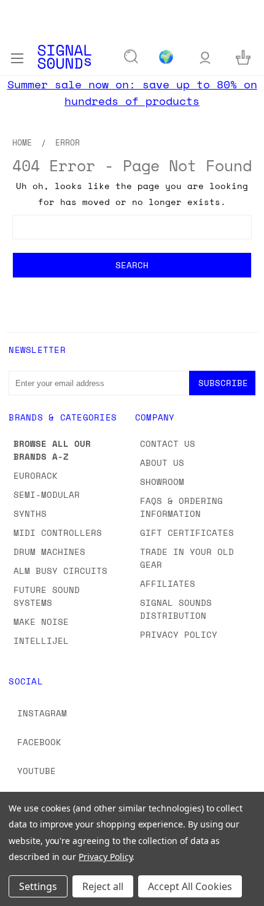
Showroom (162, 481)
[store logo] (64, 57)
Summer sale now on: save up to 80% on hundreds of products (132, 92)
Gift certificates (187, 532)
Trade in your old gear (187, 558)
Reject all (102, 886)
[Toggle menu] (17, 56)
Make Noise (41, 621)
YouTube (36, 770)
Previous (19, 893)
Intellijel (41, 640)
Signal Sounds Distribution (176, 609)
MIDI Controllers (58, 532)
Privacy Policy (178, 634)
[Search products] (131, 57)
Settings (38, 886)
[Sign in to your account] (205, 57)
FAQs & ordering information (181, 507)
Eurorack (36, 475)
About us (162, 462)
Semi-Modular (47, 494)
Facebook (39, 741)
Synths (30, 513)
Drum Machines (49, 551)
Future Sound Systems (47, 596)
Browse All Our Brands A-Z (52, 450)
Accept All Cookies (190, 886)
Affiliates (167, 583)
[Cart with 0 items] (243, 57)
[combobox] (132, 227)
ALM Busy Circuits (60, 570)
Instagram (42, 713)
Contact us (167, 443)
